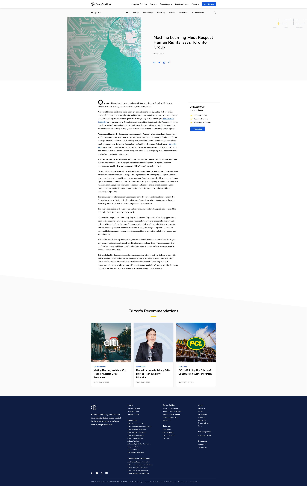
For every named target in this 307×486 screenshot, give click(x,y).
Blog (200, 426)
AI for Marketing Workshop (136, 430)
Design (136, 12)
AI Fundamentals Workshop (137, 424)
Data (127, 12)
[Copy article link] (169, 62)
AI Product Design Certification (137, 471)
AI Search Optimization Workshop (139, 444)
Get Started (209, 4)
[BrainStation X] (101, 473)
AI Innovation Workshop (135, 453)
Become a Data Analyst (171, 417)
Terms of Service (182, 482)
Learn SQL (166, 438)
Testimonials (202, 448)
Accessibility (193, 482)
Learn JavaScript (168, 432)
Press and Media (203, 423)
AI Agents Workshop (134, 447)
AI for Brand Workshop (135, 438)
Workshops (165, 4)
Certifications (180, 4)
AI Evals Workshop (134, 441)
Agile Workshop (133, 450)
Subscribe (197, 129)
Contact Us (202, 420)
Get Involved (202, 414)
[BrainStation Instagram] (106, 473)
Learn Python (167, 430)
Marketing (161, 12)
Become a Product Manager (172, 412)
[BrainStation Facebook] (97, 473)
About (194, 4)
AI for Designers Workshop (136, 432)
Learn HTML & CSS (169, 435)
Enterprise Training (138, 4)
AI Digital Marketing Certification (138, 473)
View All (166, 420)
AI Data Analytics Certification (137, 468)
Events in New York (133, 409)
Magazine (201, 417)
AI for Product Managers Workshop (139, 427)
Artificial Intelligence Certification (138, 462)
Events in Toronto (133, 414)
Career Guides (198, 12)
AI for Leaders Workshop (135, 435)
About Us (201, 409)
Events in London (133, 412)
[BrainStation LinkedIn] (92, 473)
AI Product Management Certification (139, 465)
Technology (148, 12)
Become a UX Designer (170, 409)
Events (152, 4)
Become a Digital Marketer (171, 414)
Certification (202, 445)
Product (172, 12)
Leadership (184, 12)
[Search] (215, 13)
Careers (200, 412)
